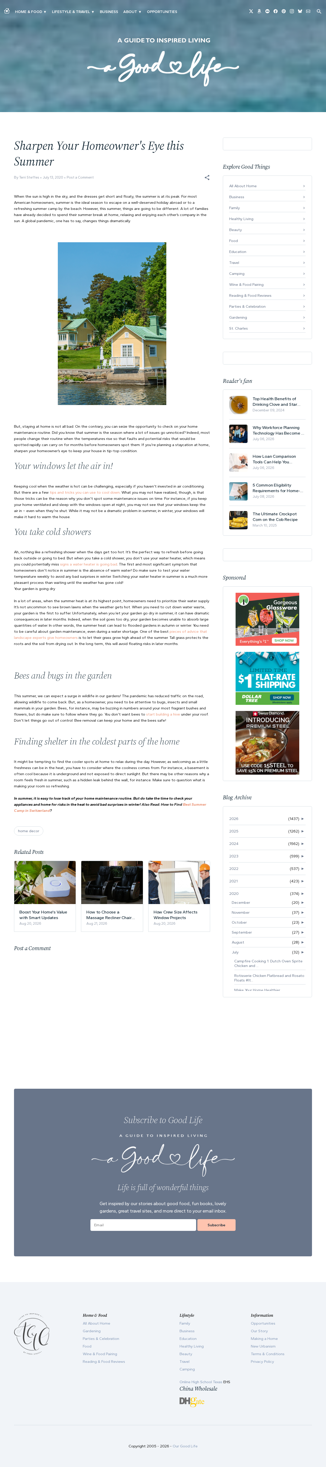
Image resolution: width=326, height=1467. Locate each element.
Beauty (235, 229)
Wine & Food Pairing (246, 284)
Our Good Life (185, 1446)
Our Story (259, 1331)
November (241, 912)
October (239, 922)
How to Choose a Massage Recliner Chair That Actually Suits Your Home (109, 914)
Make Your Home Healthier (257, 990)
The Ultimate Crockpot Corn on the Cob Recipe (275, 516)
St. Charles (238, 328)
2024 (233, 843)
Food (233, 240)
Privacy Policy (262, 1361)
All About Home (243, 186)
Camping (236, 273)
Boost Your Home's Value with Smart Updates (43, 914)
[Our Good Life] (163, 62)
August (238, 942)
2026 (233, 818)
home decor (28, 831)
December (241, 902)
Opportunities (162, 11)
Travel (234, 262)
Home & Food (28, 11)
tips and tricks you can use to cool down (85, 492)
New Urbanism (263, 1346)
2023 (233, 856)
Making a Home (264, 1338)
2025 (233, 831)
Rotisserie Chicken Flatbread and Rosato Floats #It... (269, 978)
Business (109, 11)
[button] (207, 177)
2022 (233, 868)
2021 (233, 881)
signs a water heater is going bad (88, 564)
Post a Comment (80, 177)
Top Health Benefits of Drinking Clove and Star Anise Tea (275, 401)
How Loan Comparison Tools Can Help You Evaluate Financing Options (279, 459)
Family (234, 208)
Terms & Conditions (267, 1354)
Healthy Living (241, 219)
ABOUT (130, 11)
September (242, 932)
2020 (234, 893)
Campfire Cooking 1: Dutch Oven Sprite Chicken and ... (268, 963)
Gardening (238, 317)
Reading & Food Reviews (250, 295)
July (235, 952)
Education (237, 251)
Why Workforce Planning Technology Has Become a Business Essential (278, 430)
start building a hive (163, 714)
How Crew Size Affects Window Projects (175, 914)
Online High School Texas (201, 1382)
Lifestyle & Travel (71, 11)
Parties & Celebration (247, 306)
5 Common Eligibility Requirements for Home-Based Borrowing (276, 487)
